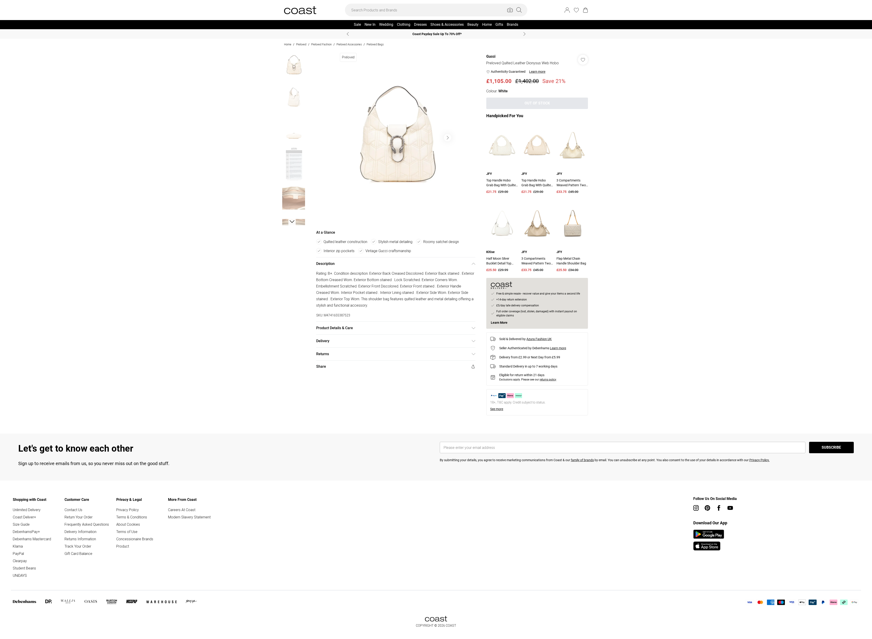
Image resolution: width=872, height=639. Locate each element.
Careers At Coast (181, 509)
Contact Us (73, 509)
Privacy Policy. (759, 460)
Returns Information (80, 539)
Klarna (18, 546)
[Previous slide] (348, 34)
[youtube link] (730, 508)
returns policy (548, 379)
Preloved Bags (375, 44)
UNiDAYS (20, 575)
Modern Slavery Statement (189, 517)
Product (122, 546)
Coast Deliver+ (24, 517)
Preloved (301, 44)
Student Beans (24, 568)
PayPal (18, 553)
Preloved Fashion (321, 44)
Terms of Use (126, 531)
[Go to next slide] (447, 137)
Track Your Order (78, 546)
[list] (395, 137)
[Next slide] (524, 34)
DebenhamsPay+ (26, 531)
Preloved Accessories (349, 44)
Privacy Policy (127, 509)
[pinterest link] (707, 508)
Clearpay (20, 561)
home (287, 44)
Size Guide (21, 524)
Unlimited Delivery (27, 509)
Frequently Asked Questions (87, 524)
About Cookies (128, 524)
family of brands (582, 460)
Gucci (490, 56)
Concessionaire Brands (134, 539)
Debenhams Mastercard (32, 539)
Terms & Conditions (131, 517)
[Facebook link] (719, 508)
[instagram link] (696, 508)
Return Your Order (79, 517)
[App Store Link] (708, 540)
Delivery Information (80, 531)
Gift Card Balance (78, 553)
